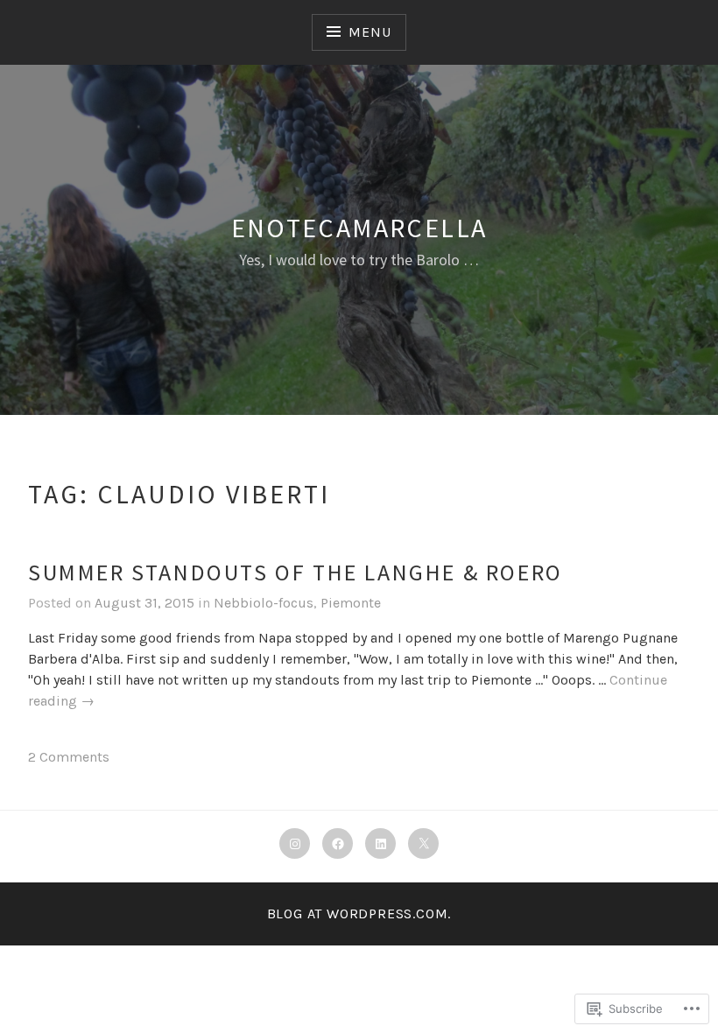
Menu (369, 32)
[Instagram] (294, 843)
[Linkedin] (380, 843)
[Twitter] (423, 843)
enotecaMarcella (359, 227)
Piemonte (350, 602)
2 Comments (68, 756)
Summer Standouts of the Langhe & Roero (295, 572)
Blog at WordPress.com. (359, 913)
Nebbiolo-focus (263, 602)
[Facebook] (337, 843)
